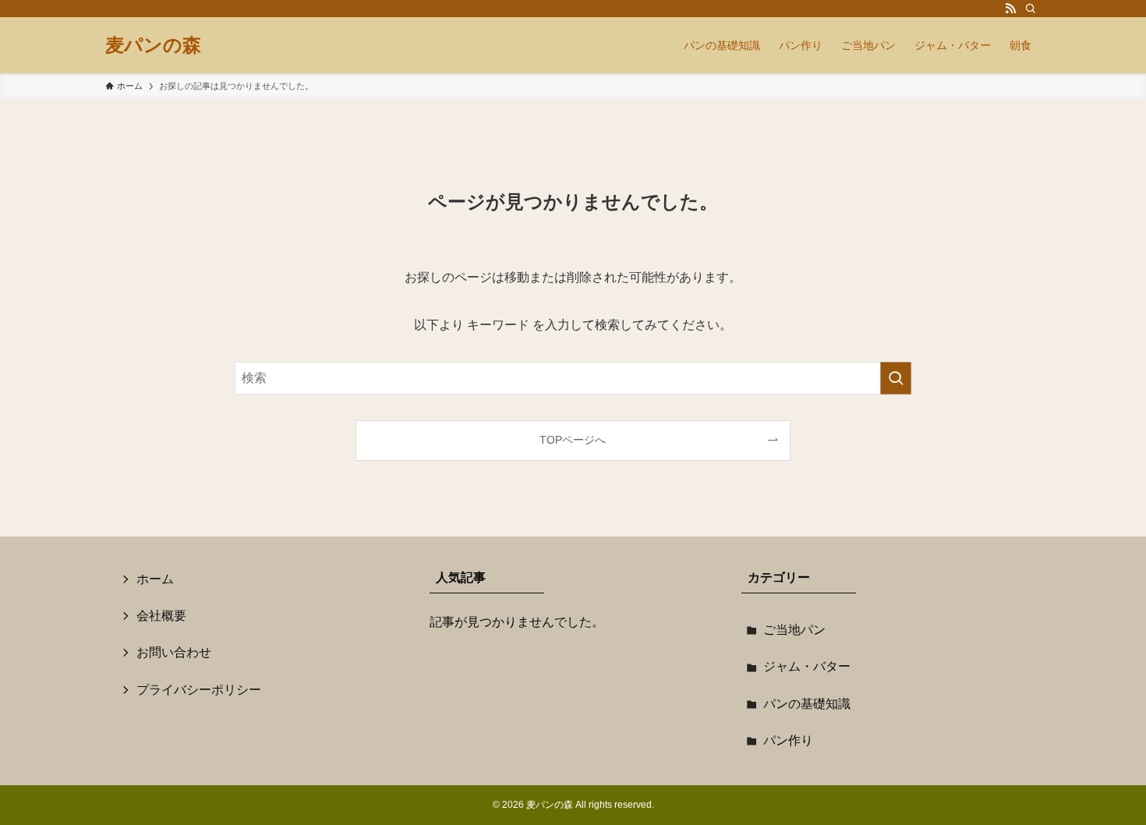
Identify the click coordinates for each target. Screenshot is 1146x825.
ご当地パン (794, 629)
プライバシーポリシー (198, 689)
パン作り (788, 740)
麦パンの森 (153, 45)
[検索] (1030, 8)
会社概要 (161, 615)
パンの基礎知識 (807, 703)
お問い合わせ (173, 652)
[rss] (1010, 8)
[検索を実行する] (895, 378)
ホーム (155, 579)
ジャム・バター (807, 666)
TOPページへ (572, 440)
